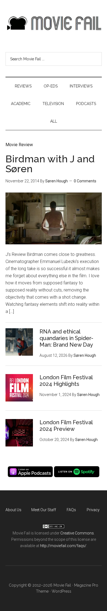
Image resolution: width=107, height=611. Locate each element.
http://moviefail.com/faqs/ (63, 546)
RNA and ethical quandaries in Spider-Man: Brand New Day (66, 338)
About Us (13, 510)
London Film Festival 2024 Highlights (66, 380)
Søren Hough (56, 181)
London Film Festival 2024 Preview (66, 425)
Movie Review (19, 144)
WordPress (61, 591)
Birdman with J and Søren (50, 163)
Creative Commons (77, 533)
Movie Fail (53, 23)
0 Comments (85, 181)
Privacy (93, 510)
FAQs (71, 510)
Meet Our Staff (43, 510)
